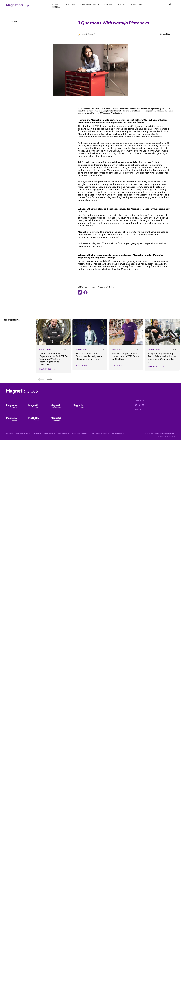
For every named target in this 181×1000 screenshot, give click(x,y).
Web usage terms (23, 433)
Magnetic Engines (45, 349)
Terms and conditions (100, 433)
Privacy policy (49, 433)
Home (55, 5)
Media (121, 5)
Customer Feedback (80, 433)
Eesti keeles (138, 409)
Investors (136, 5)
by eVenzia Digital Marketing (166, 436)
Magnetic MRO (117, 349)
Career (108, 5)
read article (45, 369)
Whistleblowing (118, 433)
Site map (37, 433)
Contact (57, 7)
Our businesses (89, 5)
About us (69, 5)
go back (13, 22)
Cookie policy (63, 433)
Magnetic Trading (81, 349)
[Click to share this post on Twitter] (80, 292)
